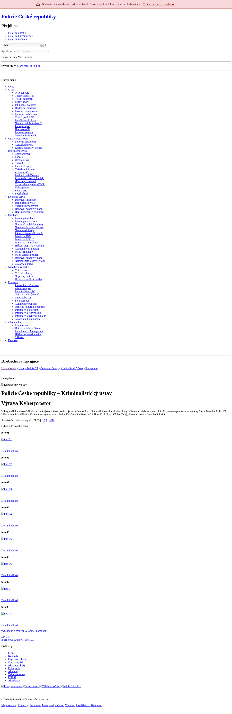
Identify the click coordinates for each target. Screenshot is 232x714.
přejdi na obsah (16, 32)
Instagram (47, 705)
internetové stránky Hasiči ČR (17, 639)
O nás (11, 652)
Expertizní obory (17, 659)
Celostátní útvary (49, 368)
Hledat (4, 44)
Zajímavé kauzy (16, 674)
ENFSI (12, 677)
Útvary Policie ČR (28, 368)
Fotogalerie (91, 368)
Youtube (70, 705)
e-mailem (19, 630)
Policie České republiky (28, 16)
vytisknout (7, 630)
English (36, 65)
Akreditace (14, 680)
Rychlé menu (8, 51)
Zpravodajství (15, 662)
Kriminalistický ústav (72, 368)
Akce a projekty (16, 665)
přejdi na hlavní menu (19, 35)
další (51, 420)
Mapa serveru (24, 65)
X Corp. (30, 630)
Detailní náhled (9, 450)
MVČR (5, 636)
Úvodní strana (8, 368)
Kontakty (13, 656)
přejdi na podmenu (18, 39)
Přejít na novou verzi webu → (158, 4)
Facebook (41, 630)
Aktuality (13, 671)
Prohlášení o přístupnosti (89, 705)
